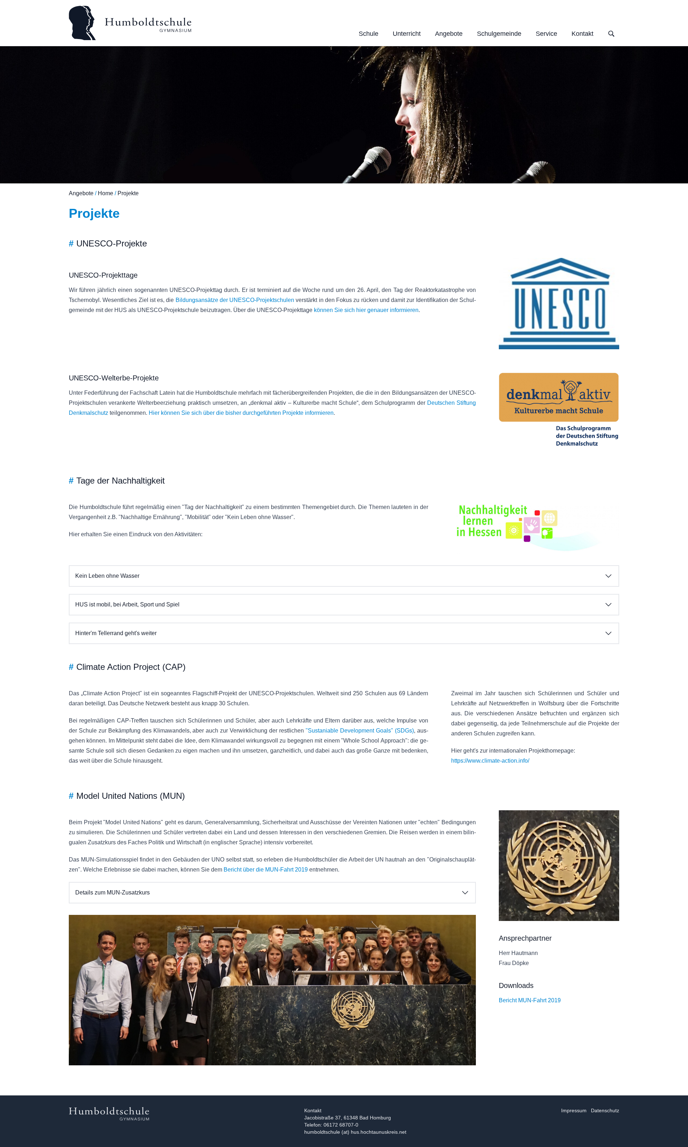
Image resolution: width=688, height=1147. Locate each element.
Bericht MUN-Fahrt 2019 (530, 1000)
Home (105, 193)
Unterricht (407, 33)
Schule (368, 33)
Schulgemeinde (499, 33)
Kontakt (582, 33)
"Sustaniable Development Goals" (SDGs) (360, 731)
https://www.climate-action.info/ (490, 761)
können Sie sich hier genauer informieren (366, 310)
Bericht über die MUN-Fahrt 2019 (266, 870)
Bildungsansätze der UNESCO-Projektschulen (235, 300)
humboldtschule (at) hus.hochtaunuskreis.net (355, 1132)
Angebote (449, 33)
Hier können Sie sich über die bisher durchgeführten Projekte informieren (241, 413)
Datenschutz (605, 1110)
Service (546, 33)
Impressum (574, 1110)
